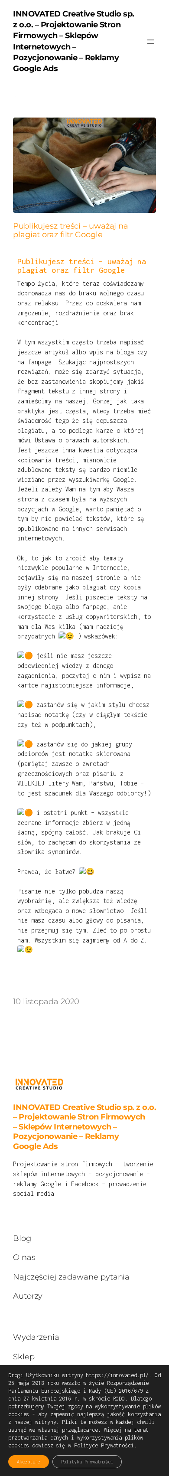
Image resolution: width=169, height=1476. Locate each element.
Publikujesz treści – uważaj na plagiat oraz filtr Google (70, 230)
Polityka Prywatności (87, 1461)
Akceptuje (28, 1461)
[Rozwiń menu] (151, 41)
